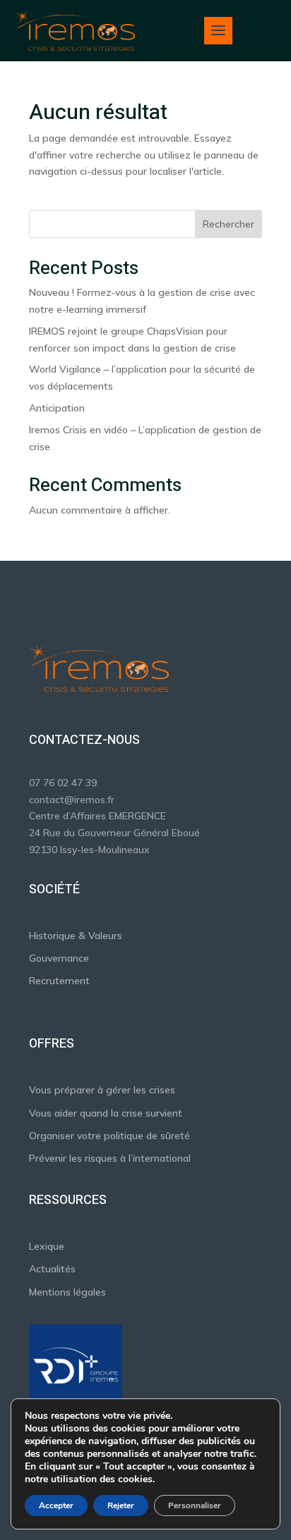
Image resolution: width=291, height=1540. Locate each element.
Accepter (56, 1505)
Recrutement (59, 980)
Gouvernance (59, 958)
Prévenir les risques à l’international (110, 1158)
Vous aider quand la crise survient (105, 1113)
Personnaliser (194, 1505)
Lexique (46, 1246)
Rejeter (120, 1505)
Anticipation (57, 408)
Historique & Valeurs (75, 935)
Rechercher (228, 224)
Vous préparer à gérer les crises (102, 1089)
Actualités (52, 1268)
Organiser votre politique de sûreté (109, 1135)
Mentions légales (67, 1292)
